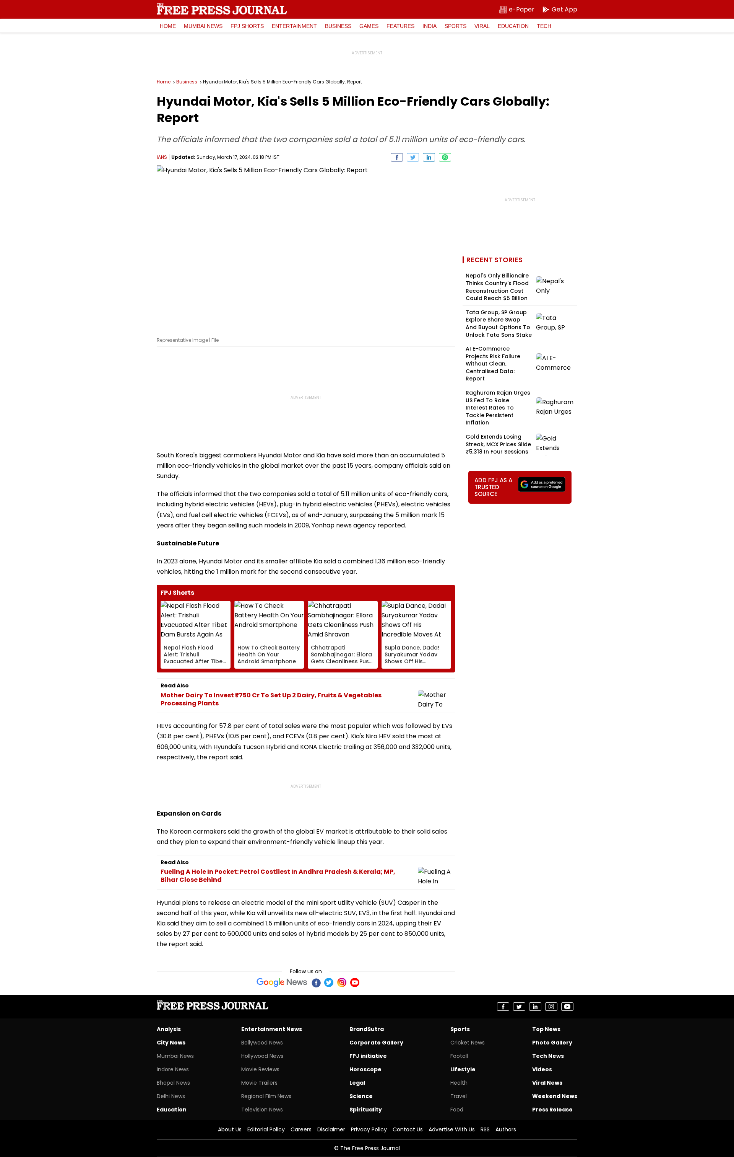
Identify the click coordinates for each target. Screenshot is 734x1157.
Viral (482, 26)
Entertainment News (271, 1029)
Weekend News (554, 1096)
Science (361, 1096)
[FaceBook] (315, 982)
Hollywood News (262, 1056)
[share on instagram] (551, 1006)
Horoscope (365, 1069)
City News (171, 1042)
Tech (544, 26)
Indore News (173, 1069)
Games (368, 26)
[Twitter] (328, 982)
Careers (301, 1129)
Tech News (548, 1056)
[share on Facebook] (397, 157)
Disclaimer (331, 1129)
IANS (162, 157)
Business (338, 26)
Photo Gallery (552, 1042)
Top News (546, 1029)
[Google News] (282, 982)
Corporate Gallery (376, 1042)
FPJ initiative (368, 1056)
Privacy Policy (369, 1129)
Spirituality (365, 1109)
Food (456, 1109)
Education (513, 26)
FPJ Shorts (247, 26)
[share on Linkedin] (429, 157)
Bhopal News (173, 1083)
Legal (357, 1083)
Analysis (169, 1029)
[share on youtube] (567, 1006)
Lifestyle (463, 1069)
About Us (230, 1129)
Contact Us (408, 1129)
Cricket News (467, 1042)
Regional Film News (266, 1096)
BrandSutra (366, 1029)
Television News (262, 1109)
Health (459, 1083)
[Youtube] (354, 982)
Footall (459, 1056)
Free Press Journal (222, 9)
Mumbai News (203, 26)
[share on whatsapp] (445, 157)
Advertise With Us (452, 1129)
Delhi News (171, 1096)
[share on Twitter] (413, 157)
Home (168, 26)
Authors (505, 1129)
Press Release (552, 1109)
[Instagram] (341, 982)
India (429, 26)
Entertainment (294, 26)
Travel (458, 1096)
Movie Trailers (259, 1083)
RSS (485, 1129)
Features (400, 26)
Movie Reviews (260, 1069)
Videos (542, 1069)
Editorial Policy (266, 1129)
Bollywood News (262, 1042)
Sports (455, 26)
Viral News (547, 1083)
